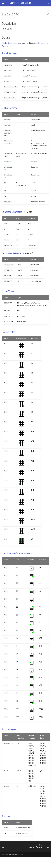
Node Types (8, 291)
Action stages (9, 729)
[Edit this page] (47, 14)
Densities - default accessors (17, 553)
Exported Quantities (12, 211)
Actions (6, 816)
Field (17, 560)
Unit (17, 218)
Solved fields (8, 332)
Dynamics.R (7, 46)
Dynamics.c (43, 43)
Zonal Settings (9, 53)
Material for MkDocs (16, 854)
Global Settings (9, 108)
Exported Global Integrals (13, 253)
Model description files (11, 43)
